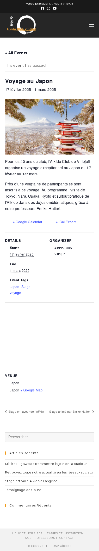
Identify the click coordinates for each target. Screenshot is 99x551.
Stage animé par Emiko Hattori (70, 411)
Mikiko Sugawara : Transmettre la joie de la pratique (46, 464)
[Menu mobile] (91, 25)
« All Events (16, 53)
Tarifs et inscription (65, 533)
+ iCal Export (66, 221)
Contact (66, 538)
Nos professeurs (40, 538)
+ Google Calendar (27, 221)
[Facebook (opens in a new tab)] (43, 8)
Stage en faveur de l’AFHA (26, 411)
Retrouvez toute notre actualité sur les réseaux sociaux (49, 472)
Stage (26, 286)
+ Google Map (31, 390)
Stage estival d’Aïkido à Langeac (31, 481)
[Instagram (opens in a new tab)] (48, 8)
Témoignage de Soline (23, 490)
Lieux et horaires (27, 533)
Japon (14, 286)
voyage (15, 292)
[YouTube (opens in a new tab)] (54, 8)
